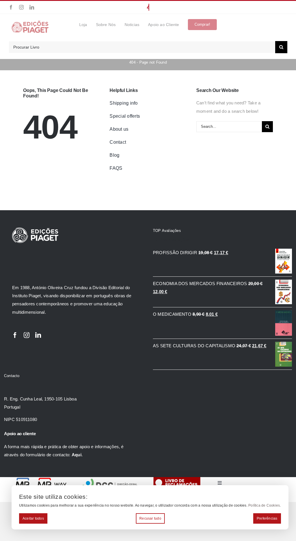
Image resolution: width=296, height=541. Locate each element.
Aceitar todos (33, 518)
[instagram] (21, 7)
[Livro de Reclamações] (176, 479)
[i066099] (110, 479)
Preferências (267, 518)
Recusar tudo (150, 518)
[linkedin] (31, 7)
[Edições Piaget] (30, 22)
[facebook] (11, 7)
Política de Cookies (264, 505)
